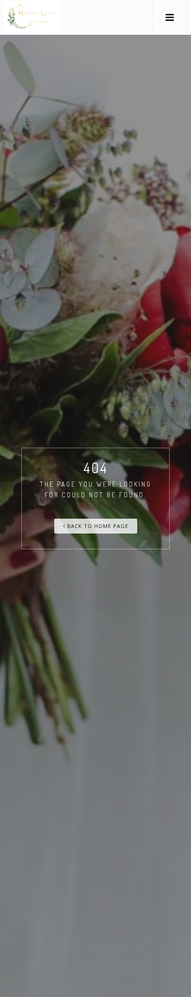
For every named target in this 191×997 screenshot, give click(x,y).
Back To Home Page (96, 525)
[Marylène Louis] (31, 17)
